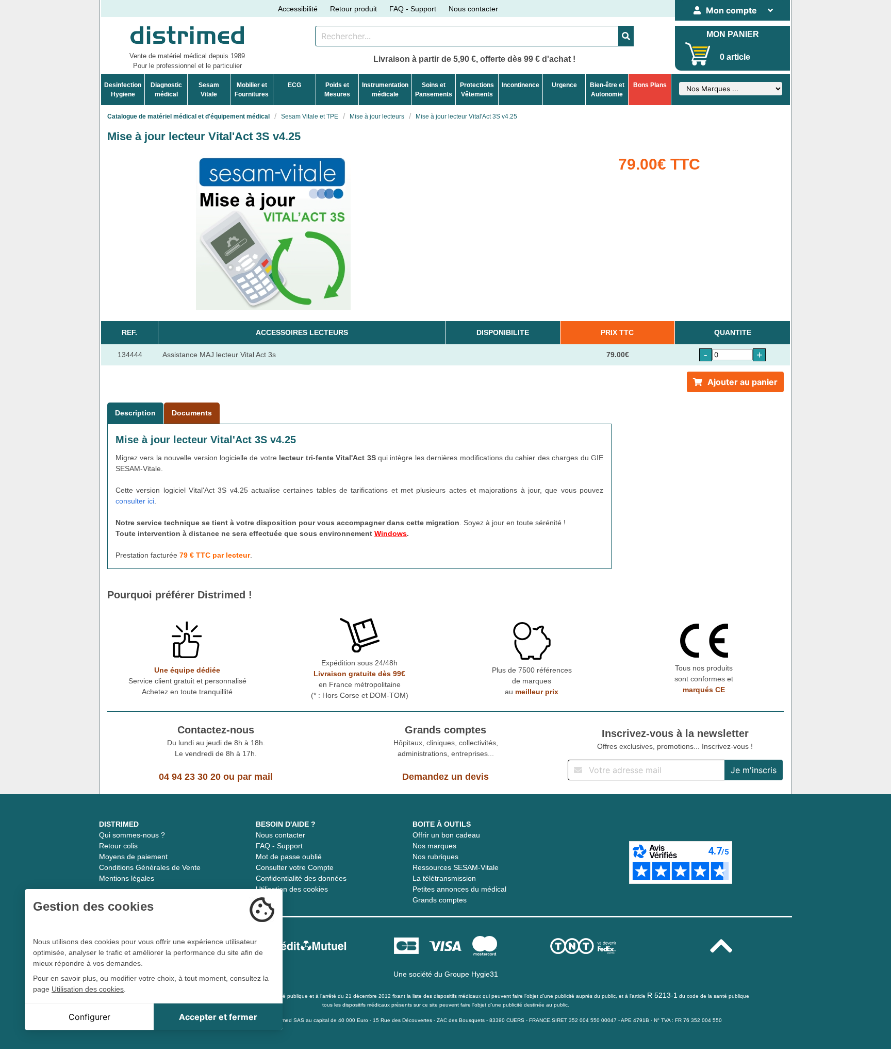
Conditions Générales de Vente (150, 867)
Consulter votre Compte (295, 867)
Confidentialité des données (301, 878)
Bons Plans (650, 85)
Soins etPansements (433, 89)
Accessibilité (298, 9)
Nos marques (434, 846)
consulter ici (135, 501)
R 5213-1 (662, 995)
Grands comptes (439, 900)
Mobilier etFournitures (252, 89)
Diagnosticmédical (166, 89)
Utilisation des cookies (292, 889)
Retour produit (353, 9)
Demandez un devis (445, 777)
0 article (735, 57)
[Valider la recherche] (626, 36)
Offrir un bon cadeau (446, 835)
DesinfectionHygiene (122, 89)
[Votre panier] (698, 53)
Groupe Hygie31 (471, 974)
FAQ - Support (412, 9)
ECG (294, 85)
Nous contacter (473, 9)
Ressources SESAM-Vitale (455, 867)
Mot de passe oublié (289, 856)
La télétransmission (444, 878)
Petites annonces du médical (459, 889)
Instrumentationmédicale (385, 89)
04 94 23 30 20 (190, 777)
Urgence (564, 85)
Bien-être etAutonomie (607, 89)
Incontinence (520, 85)
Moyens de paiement (133, 856)
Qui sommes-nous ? (132, 835)
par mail (255, 777)
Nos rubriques (435, 856)
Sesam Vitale (209, 89)
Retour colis (118, 846)
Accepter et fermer (218, 1017)
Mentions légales (126, 878)
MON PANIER (732, 34)
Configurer (89, 1017)
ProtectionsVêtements (477, 89)
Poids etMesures (337, 89)
